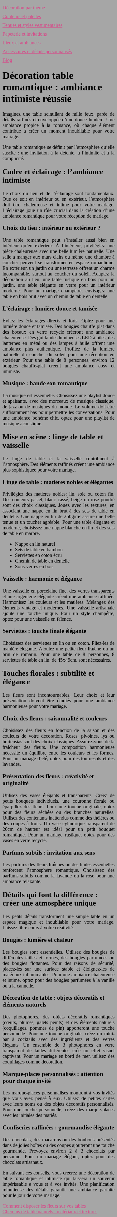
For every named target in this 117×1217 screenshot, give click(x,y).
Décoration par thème (23, 7)
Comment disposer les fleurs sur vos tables (44, 1206)
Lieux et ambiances (21, 42)
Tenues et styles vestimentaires (32, 25)
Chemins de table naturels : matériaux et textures (49, 1211)
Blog (7, 60)
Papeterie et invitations (24, 34)
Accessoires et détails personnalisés (37, 51)
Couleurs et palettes (21, 16)
